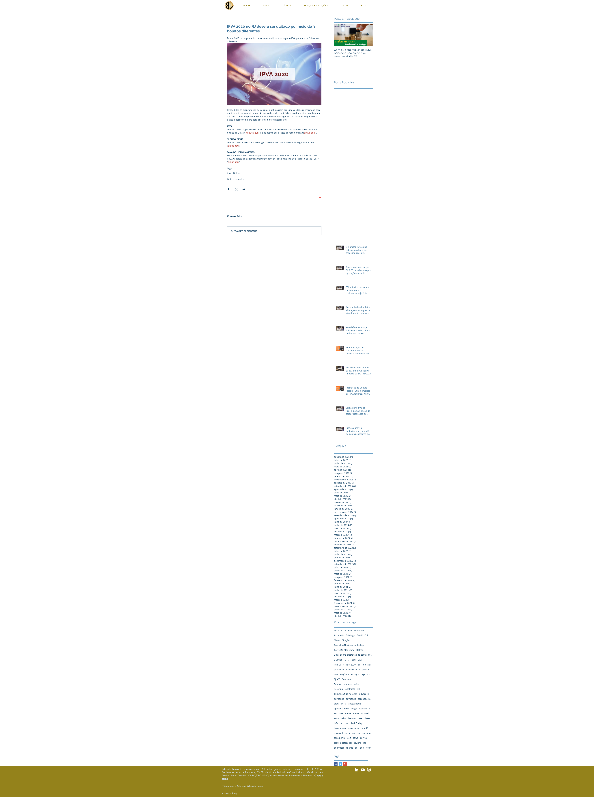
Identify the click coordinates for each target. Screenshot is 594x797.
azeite (348, 713)
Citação (345, 640)
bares (361, 718)
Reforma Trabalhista (344, 688)
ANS (350, 630)
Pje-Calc (366, 674)
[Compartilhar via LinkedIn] (243, 189)
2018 (343, 630)
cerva (355, 737)
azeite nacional (361, 713)
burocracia (353, 728)
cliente (349, 747)
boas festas (340, 728)
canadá (364, 728)
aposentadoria (341, 708)
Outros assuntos (235, 179)
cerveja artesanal (343, 742)
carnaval (338, 733)
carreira (356, 733)
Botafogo (350, 635)
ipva (229, 173)
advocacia (364, 693)
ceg (349, 737)
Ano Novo (359, 630)
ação (336, 718)
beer (367, 718)
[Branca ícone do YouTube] (362, 769)
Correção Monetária (344, 649)
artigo (354, 708)
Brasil (360, 635)
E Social (338, 659)
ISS (359, 664)
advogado (351, 698)
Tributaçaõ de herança (345, 693)
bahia (343, 718)
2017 (336, 630)
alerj (336, 703)
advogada (339, 698)
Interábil (366, 664)
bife (336, 723)
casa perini (339, 737)
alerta (343, 703)
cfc (364, 742)
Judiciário (339, 669)
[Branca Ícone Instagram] (369, 769)
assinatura (364, 708)
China (337, 640)
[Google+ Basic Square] (345, 764)
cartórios (367, 733)
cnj (356, 747)
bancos (352, 718)
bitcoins (344, 723)
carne (348, 733)
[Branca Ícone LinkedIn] (356, 769)
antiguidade (354, 703)
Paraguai (355, 674)
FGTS (346, 659)
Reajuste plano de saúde (347, 684)
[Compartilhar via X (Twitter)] (236, 189)
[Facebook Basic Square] (336, 764)
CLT (366, 635)
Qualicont (347, 679)
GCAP (360, 659)
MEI (336, 674)
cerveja (364, 737)
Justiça (365, 669)
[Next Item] (367, 34)
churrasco (339, 747)
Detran (236, 173)
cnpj (362, 747)
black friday (356, 723)
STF (358, 688)
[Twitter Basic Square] (340, 764)
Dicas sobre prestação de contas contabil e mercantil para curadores (353, 654)
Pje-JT (337, 679)
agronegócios (365, 698)
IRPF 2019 (339, 664)
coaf (368, 747)
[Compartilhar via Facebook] (228, 189)
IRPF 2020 (351, 664)
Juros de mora (353, 669)
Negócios (344, 674)
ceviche (357, 742)
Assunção (339, 635)
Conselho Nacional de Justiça (349, 645)
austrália (338, 713)
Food (353, 659)
